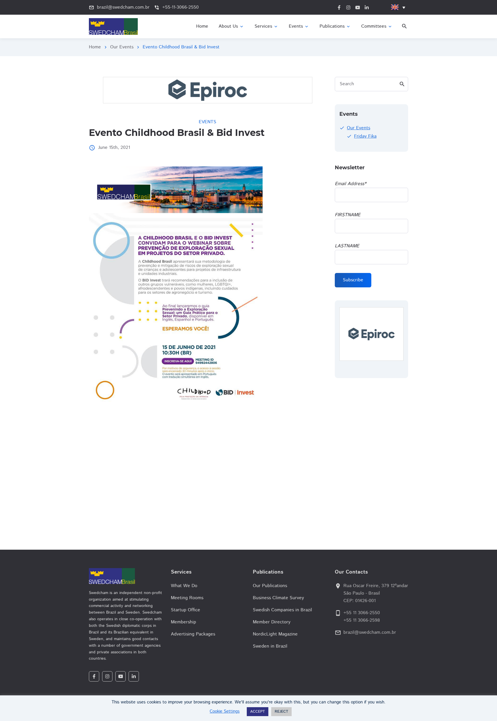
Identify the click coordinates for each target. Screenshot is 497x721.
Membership (183, 622)
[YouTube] (120, 676)
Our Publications (270, 586)
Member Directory (271, 622)
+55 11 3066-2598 (361, 620)
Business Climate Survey (278, 598)
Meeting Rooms (187, 598)
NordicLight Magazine (275, 634)
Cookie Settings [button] (225, 711)
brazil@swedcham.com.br (369, 632)
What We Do (184, 586)
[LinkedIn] (134, 676)
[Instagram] (107, 676)
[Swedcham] (125, 576)
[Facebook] (94, 676)
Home (95, 47)
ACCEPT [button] (257, 711)
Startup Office (185, 610)
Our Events (121, 47)
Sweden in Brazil (270, 646)
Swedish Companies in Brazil (282, 610)
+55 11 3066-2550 (361, 613)
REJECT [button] (281, 711)
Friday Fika (365, 136)
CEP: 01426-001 (359, 600)
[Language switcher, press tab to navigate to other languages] (398, 7)
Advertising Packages (193, 634)
